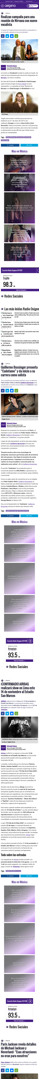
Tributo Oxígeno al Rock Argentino (19, 622)
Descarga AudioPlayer (18, 1)
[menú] (2, 5)
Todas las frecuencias (21, 290)
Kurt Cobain (22, 84)
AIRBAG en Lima (16, 871)
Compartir (11, 145)
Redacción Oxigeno (12, 66)
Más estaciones (29, 1)
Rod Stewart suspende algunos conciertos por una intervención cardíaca (19, 233)
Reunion (14, 137)
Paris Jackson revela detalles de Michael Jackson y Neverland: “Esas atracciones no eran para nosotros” (19, 208)
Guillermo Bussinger (26, 383)
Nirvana (8, 137)
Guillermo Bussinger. (30, 464)
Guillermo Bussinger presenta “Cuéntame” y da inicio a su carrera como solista (19, 163)
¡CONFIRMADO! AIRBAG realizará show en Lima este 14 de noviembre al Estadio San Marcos (19, 182)
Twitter (30, 145)
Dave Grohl (20, 137)
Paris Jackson (5, 1062)
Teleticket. (4, 710)
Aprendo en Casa (8, 1)
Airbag (28, 835)
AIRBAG (8, 871)
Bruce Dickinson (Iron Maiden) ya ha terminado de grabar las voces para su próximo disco (19, 983)
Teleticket (16, 867)
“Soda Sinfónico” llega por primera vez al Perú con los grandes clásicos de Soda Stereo (19, 252)
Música (8, 13)
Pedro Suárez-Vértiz (23, 510)
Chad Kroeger (5, 140)
